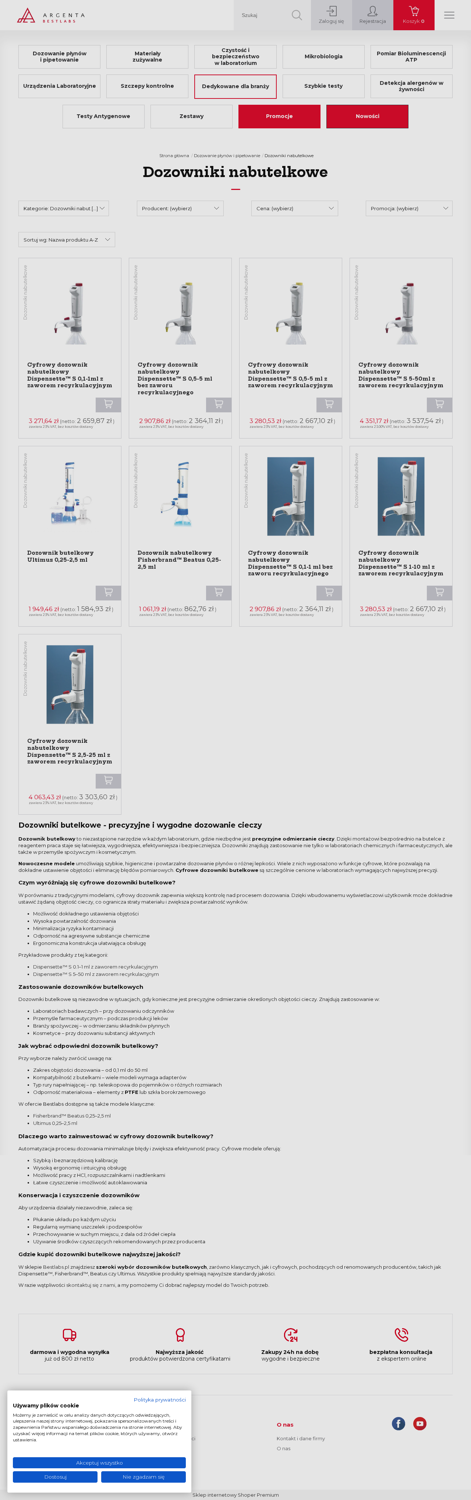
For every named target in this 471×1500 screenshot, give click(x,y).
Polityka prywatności (160, 1400)
